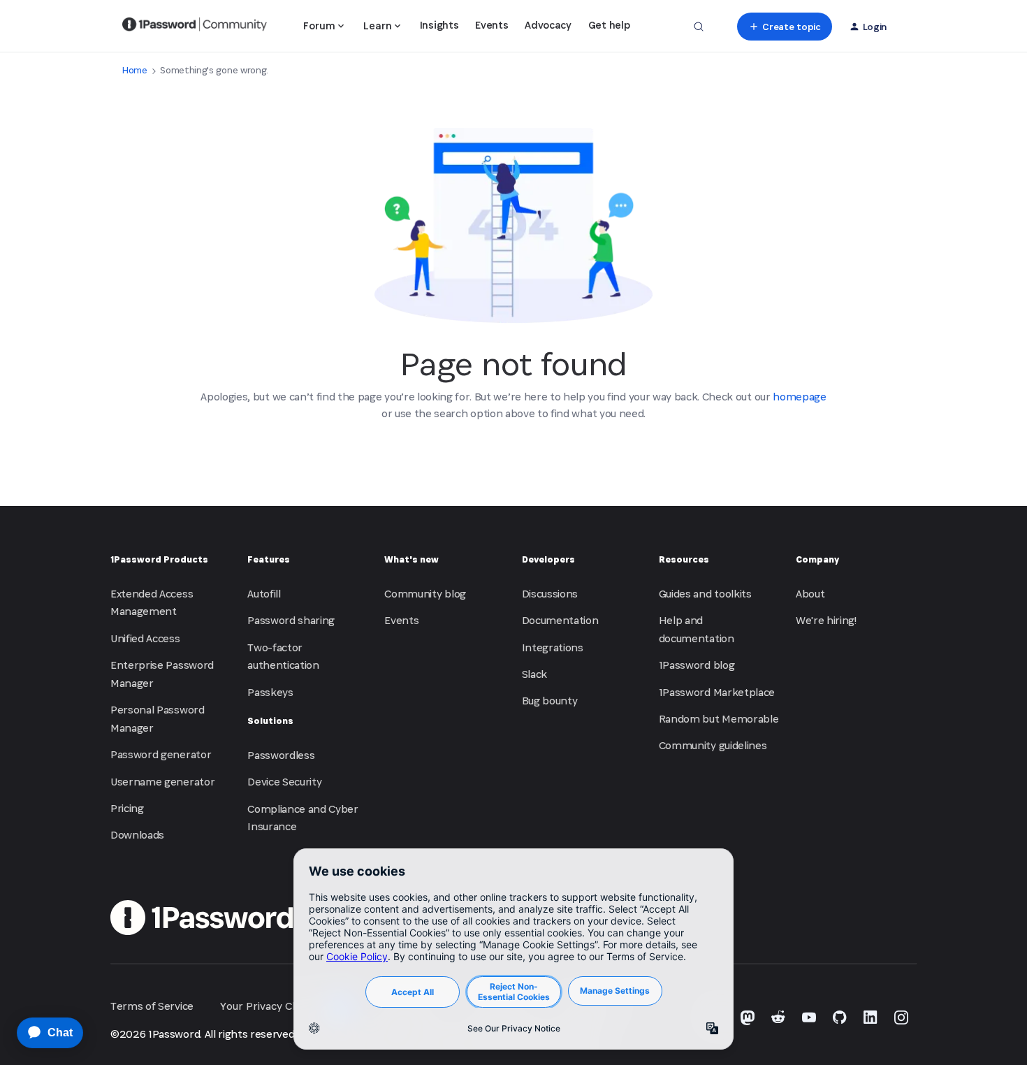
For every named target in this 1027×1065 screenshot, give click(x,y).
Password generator (160, 754)
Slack (534, 674)
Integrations (552, 647)
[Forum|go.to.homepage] (194, 26)
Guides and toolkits (705, 593)
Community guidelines (713, 745)
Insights (439, 24)
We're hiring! (826, 620)
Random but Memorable (719, 718)
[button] (784, 27)
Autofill (263, 593)
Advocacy (548, 24)
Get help (608, 24)
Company (817, 559)
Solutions (270, 721)
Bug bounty (550, 700)
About (810, 593)
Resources (684, 559)
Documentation (560, 620)
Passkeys (270, 692)
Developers (548, 559)
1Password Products (159, 559)
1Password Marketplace (717, 692)
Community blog (425, 593)
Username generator (162, 781)
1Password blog (697, 665)
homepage (799, 396)
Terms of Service (152, 1006)
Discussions (550, 593)
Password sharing (291, 620)
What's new (411, 559)
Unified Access (145, 638)
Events (491, 24)
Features (268, 559)
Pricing (127, 808)
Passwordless (280, 755)
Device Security (284, 781)
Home (134, 70)
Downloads (137, 834)
